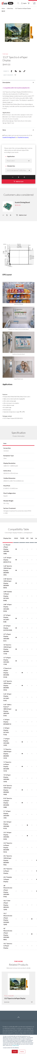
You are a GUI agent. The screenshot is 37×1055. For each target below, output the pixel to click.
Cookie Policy (15, 1045)
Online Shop (10, 8)
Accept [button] (14, 1051)
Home (3, 8)
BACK (3, 11)
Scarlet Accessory (23, 137)
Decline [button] (22, 1051)
